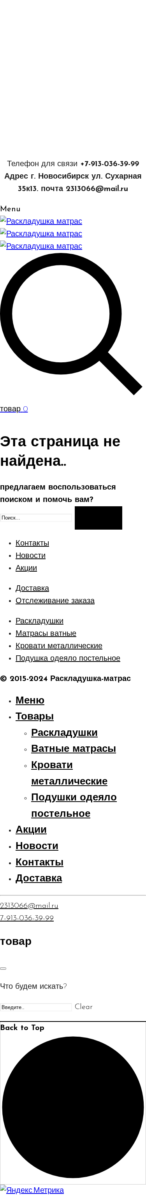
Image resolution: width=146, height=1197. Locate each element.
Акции (26, 568)
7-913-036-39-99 (27, 918)
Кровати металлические (59, 646)
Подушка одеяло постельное (68, 659)
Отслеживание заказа (55, 601)
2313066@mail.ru (29, 906)
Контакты (32, 544)
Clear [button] (84, 1007)
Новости (31, 556)
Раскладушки (39, 621)
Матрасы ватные (46, 634)
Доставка (32, 589)
